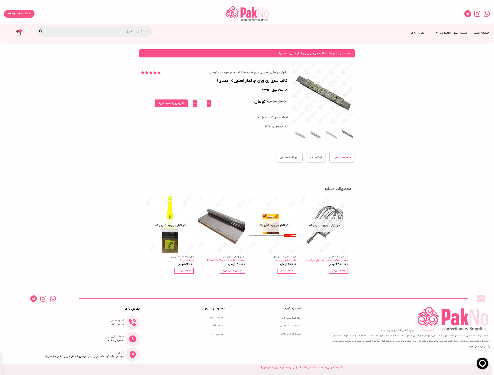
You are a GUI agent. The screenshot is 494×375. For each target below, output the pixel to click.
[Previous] (348, 93)
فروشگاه (332, 53)
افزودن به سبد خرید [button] (232, 270)
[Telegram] (467, 13)
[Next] (295, 93)
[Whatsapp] (486, 13)
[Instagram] (477, 13)
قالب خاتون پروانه (285, 260)
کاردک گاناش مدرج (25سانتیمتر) (226, 260)
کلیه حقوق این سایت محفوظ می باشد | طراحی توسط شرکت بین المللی (301, 367)
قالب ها (248, 72)
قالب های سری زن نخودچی (225, 72)
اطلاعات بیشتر (338, 270)
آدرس (121, 353)
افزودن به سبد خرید (171, 103)
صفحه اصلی (346, 53)
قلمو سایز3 (187, 260)
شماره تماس (117, 321)
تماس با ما (217, 334)
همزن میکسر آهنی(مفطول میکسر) (327, 260)
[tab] (342, 158)
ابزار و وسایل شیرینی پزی (270, 72)
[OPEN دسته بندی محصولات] (436, 31)
